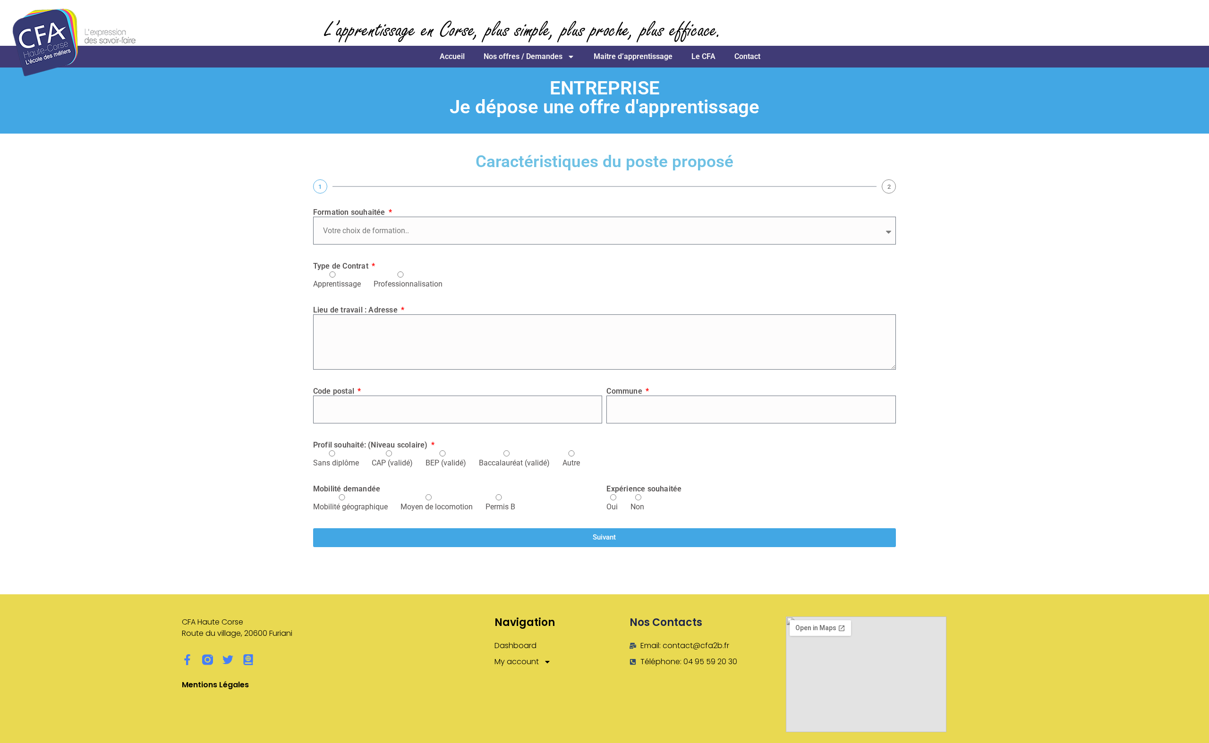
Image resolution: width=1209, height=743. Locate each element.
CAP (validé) (392, 462)
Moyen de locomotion (436, 506)
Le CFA (703, 56)
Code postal (334, 391)
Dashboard (515, 645)
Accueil (452, 56)
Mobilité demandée (346, 488)
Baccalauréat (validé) (514, 462)
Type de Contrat (341, 266)
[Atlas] (248, 659)
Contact (747, 56)
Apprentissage (337, 283)
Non (637, 506)
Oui (612, 506)
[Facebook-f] (187, 659)
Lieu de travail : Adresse (356, 309)
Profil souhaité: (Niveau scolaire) (371, 444)
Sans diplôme (336, 462)
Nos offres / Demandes (523, 56)
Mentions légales (215, 684)
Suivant (604, 537)
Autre (571, 462)
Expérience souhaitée (643, 488)
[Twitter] (227, 659)
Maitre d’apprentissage (633, 56)
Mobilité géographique (350, 506)
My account (516, 661)
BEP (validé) (446, 462)
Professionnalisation (408, 283)
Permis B (500, 506)
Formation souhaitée (350, 212)
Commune (625, 391)
